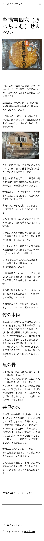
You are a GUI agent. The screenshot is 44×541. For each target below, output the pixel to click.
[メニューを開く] (40, 4)
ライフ (29, 493)
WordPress (29, 531)
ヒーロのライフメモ (12, 4)
